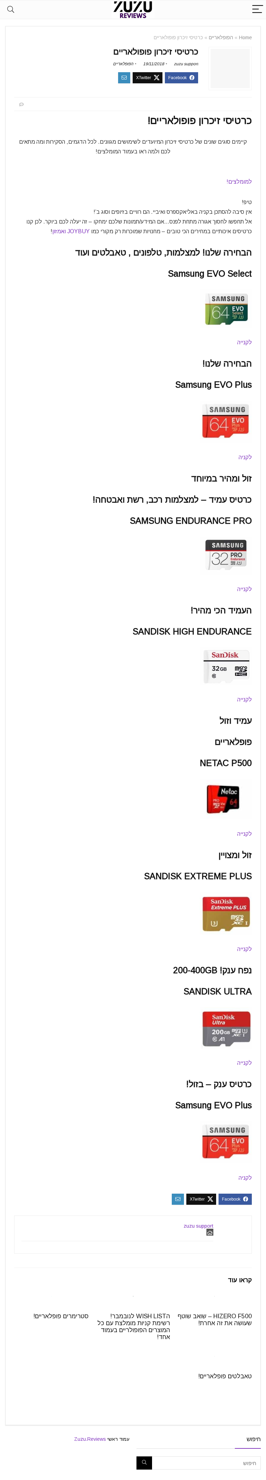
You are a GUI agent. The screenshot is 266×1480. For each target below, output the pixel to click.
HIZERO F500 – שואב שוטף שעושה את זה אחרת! (215, 1320)
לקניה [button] (245, 457)
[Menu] (257, 9)
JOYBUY (78, 231)
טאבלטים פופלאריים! (225, 1376)
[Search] (10, 9)
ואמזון (59, 231)
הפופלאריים (221, 37)
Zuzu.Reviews (90, 1439)
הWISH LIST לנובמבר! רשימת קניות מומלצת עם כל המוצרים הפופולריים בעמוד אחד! (133, 1326)
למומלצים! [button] (239, 182)
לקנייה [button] (244, 342)
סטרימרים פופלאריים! (61, 1316)
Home (245, 37)
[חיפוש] (144, 1463)
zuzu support (186, 63)
